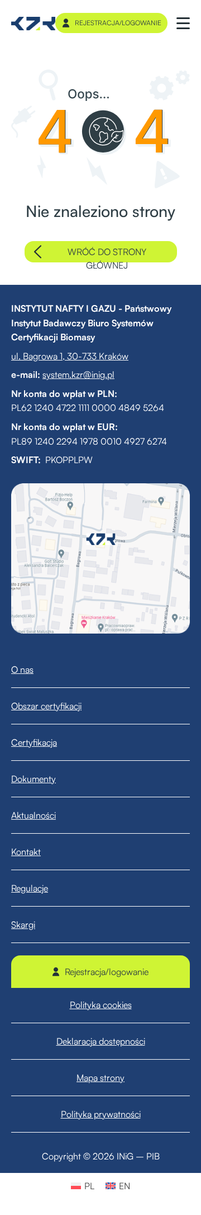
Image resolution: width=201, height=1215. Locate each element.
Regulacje (29, 888)
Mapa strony (100, 1077)
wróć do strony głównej (107, 254)
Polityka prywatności (101, 1114)
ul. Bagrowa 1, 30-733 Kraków (69, 356)
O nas (22, 669)
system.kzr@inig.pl (78, 374)
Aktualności (33, 815)
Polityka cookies (101, 1004)
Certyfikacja (34, 742)
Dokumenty (33, 778)
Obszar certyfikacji (46, 706)
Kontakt (26, 851)
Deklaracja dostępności (100, 1041)
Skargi (23, 924)
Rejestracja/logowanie (118, 23)
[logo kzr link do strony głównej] (33, 23)
